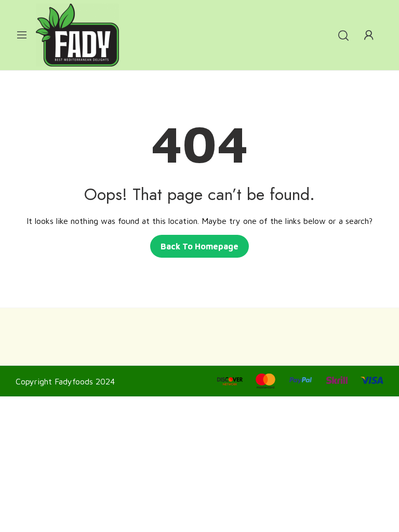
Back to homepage (199, 246)
